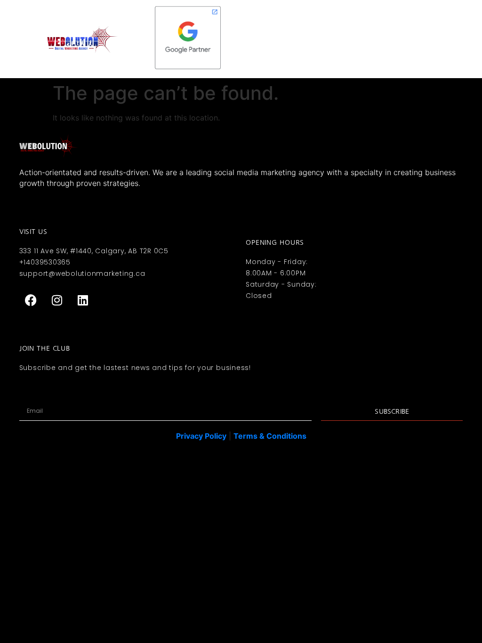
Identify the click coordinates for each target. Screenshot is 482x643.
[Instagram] (57, 300)
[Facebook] (31, 300)
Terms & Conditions (269, 436)
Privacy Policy (201, 436)
